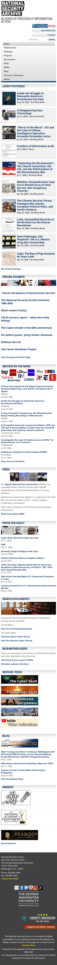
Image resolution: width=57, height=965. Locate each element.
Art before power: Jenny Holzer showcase (26, 335)
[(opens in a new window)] (19, 727)
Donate (51, 25)
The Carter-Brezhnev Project (18, 349)
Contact (51, 34)
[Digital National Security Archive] (28, 477)
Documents (9, 59)
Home (7, 43)
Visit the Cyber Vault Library (15, 636)
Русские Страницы (13, 75)
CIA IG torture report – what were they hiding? (25, 319)
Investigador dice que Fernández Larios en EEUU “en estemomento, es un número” (27, 441)
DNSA (6, 67)
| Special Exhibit (31, 113)
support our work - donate (40, 926)
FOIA (6, 63)
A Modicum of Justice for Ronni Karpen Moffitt (24, 452)
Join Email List (48, 30)
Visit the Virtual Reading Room (16, 628)
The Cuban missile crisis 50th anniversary (26, 327)
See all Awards (8, 843)
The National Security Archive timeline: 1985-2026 (25, 301)
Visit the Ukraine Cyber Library (16, 640)
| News (35, 147)
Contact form (28, 945)
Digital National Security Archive (21, 484)
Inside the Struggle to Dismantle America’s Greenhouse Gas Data (23, 402)
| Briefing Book (31, 98)
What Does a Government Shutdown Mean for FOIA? (27, 763)
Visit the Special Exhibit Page (15, 357)
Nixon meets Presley (14, 310)
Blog (6, 71)
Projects (8, 55)
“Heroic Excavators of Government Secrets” (28, 293)
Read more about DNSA (12, 514)
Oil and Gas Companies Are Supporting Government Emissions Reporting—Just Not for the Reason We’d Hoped (27, 389)
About (7, 79)
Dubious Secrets (11, 342)
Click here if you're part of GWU (17, 660)
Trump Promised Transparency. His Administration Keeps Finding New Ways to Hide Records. (26, 414)
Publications (10, 47)
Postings (8, 51)
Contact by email (9, 878)
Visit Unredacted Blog (12, 779)
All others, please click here (15, 664)
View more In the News (12, 461)
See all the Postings (11, 268)
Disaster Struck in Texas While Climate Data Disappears (23, 771)
